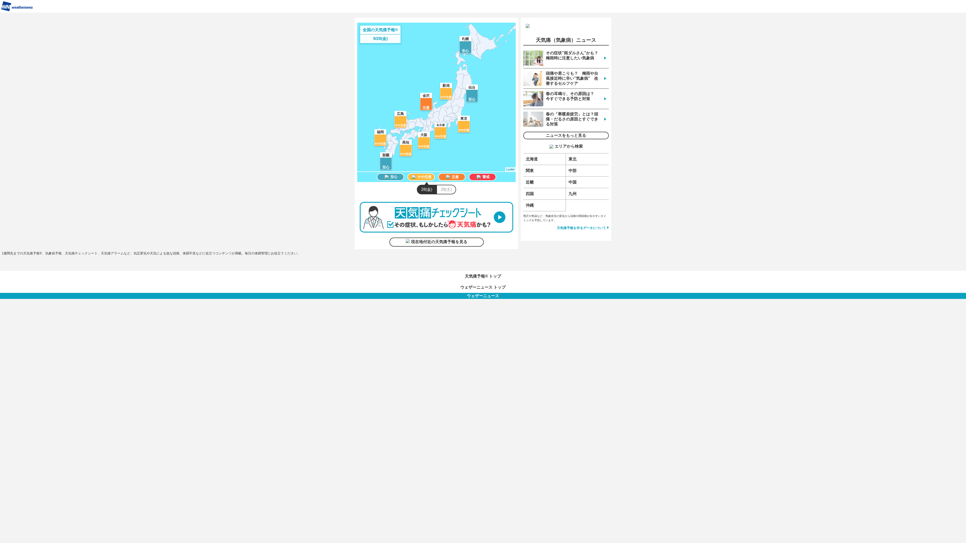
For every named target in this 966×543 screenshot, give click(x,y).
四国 (530, 194)
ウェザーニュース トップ (483, 287)
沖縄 (530, 205)
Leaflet (510, 169)
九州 (573, 194)
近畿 (530, 182)
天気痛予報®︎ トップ (483, 276)
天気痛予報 (953, 6)
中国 (573, 182)
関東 (530, 170)
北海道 (532, 159)
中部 (573, 170)
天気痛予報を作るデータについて (581, 228)
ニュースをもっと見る (566, 135)
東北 (573, 159)
